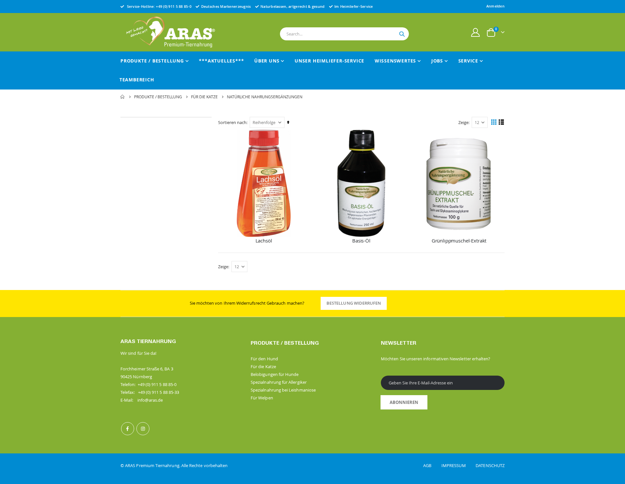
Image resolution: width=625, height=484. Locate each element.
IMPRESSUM (458, 465)
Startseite (122, 97)
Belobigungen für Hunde (275, 374)
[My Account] (475, 32)
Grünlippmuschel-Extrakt (459, 240)
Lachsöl (264, 240)
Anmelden (495, 6)
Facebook (127, 428)
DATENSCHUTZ (490, 465)
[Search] (402, 34)
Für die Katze (204, 97)
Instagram (142, 428)
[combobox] (344, 33)
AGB (431, 465)
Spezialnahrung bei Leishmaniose (283, 390)
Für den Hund (264, 359)
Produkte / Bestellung (158, 97)
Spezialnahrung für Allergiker (279, 382)
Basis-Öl (361, 240)
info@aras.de (150, 400)
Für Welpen (262, 398)
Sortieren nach (232, 122)
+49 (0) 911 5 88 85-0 (173, 6)
